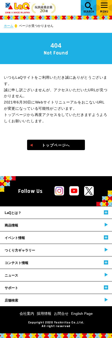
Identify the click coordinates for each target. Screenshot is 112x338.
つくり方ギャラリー (20, 250)
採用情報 (44, 313)
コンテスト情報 (16, 263)
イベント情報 (15, 238)
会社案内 (27, 313)
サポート (11, 288)
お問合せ (61, 313)
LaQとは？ (13, 213)
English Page (82, 313)
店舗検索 (11, 300)
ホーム (8, 26)
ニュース (11, 275)
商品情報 (11, 225)
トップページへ (56, 145)
